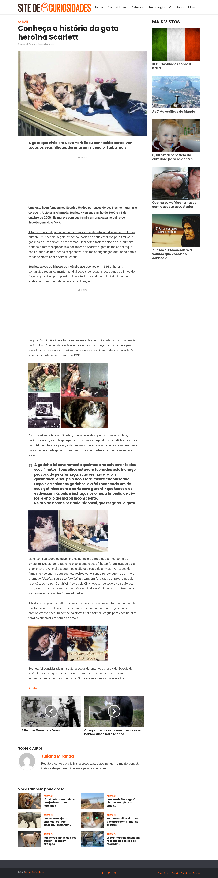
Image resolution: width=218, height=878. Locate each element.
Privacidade (186, 873)
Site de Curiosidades (34, 872)
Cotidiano (176, 7)
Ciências (138, 7)
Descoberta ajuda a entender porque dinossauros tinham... (57, 822)
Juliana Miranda (45, 44)
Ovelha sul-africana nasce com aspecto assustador (174, 204)
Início (99, 7)
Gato (33, 688)
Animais (23, 21)
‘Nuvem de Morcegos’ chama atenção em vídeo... (121, 803)
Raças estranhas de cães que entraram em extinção (60, 841)
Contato (175, 873)
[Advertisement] (82, 181)
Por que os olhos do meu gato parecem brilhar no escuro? (122, 822)
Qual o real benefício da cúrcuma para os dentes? (173, 157)
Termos (196, 873)
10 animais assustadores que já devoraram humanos (60, 803)
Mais (191, 7)
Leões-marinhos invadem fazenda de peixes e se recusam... (123, 841)
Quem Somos (164, 873)
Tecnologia (157, 7)
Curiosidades (117, 7)
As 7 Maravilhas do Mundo (173, 111)
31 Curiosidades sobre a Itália (171, 66)
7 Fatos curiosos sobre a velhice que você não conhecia (172, 254)
